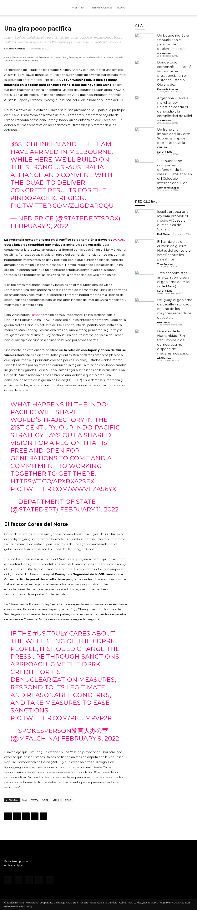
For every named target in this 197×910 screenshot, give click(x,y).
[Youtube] (49, 880)
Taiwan (67, 799)
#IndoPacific (34, 198)
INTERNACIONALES (102, 7)
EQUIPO (121, 7)
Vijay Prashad (165, 264)
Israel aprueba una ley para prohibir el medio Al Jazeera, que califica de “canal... (172, 220)
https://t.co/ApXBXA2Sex (52, 481)
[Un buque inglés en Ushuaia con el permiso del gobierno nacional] (144, 43)
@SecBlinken (36, 144)
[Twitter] (17, 816)
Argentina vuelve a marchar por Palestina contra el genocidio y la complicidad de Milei (174, 107)
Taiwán (35, 315)
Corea (56, 799)
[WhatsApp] (26, 816)
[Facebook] (8, 816)
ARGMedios (164, 53)
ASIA (24, 799)
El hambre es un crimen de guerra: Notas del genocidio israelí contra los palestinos (174, 250)
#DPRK (103, 641)
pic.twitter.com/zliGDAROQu (62, 205)
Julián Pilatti (164, 152)
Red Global (163, 234)
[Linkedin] (34, 816)
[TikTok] (29, 880)
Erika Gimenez (17, 48)
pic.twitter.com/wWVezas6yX (63, 489)
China (45, 799)
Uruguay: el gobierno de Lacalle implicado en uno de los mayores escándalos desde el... (174, 308)
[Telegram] (43, 816)
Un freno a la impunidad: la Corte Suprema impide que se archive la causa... (173, 138)
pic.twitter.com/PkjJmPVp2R (61, 718)
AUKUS (118, 239)
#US (39, 633)
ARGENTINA (78, 7)
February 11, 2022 (89, 509)
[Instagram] (18, 880)
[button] (188, 8)
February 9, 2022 (39, 226)
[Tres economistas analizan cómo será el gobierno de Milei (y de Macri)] (144, 280)
